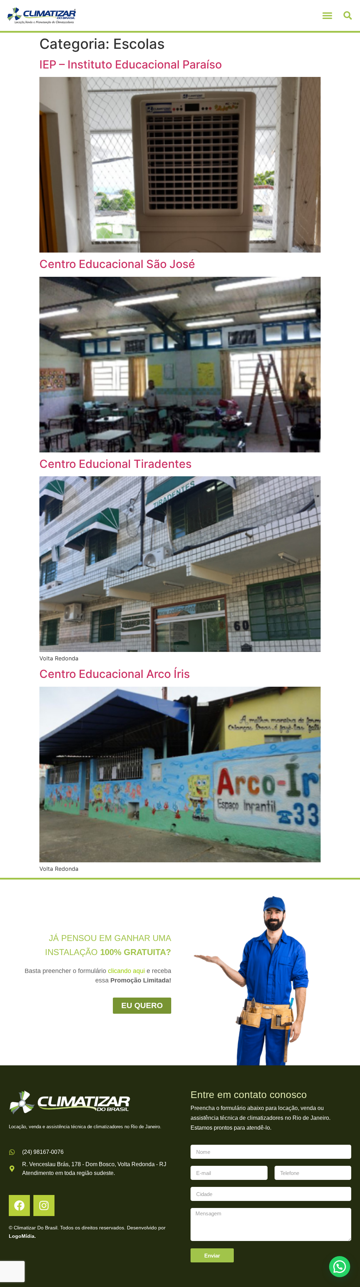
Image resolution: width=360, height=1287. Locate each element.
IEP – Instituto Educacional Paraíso (130, 64)
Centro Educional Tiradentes (115, 464)
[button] (327, 15)
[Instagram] (43, 1205)
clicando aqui (126, 970)
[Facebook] (19, 1205)
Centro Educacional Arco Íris (114, 674)
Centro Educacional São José (117, 264)
